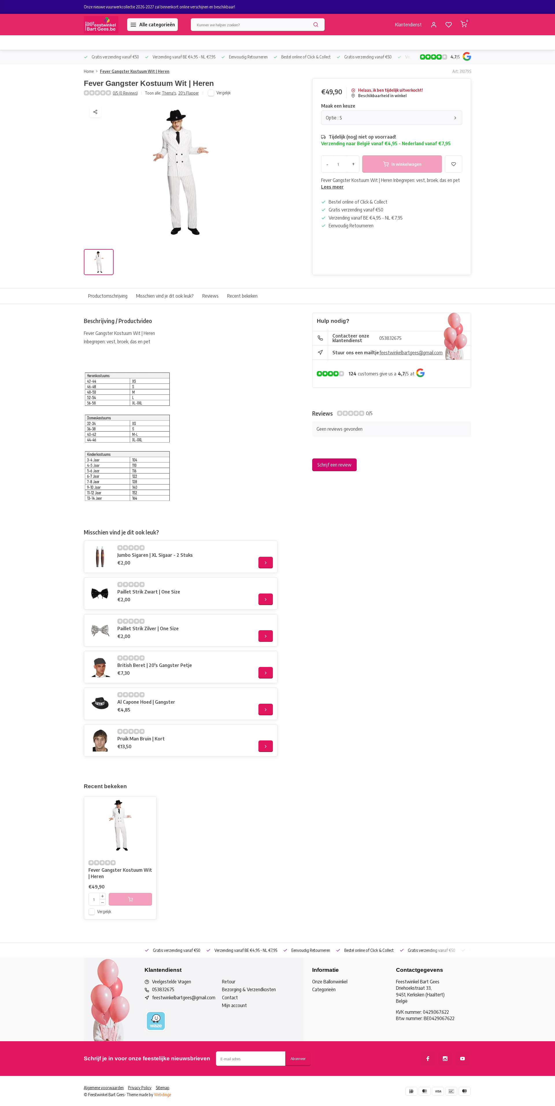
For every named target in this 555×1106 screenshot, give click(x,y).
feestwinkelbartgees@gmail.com (411, 352)
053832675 (390, 338)
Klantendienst (408, 24)
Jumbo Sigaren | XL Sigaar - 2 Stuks (155, 555)
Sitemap (162, 1087)
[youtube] (462, 1058)
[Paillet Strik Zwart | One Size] (100, 593)
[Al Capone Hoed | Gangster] (100, 703)
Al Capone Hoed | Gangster (146, 702)
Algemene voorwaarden (104, 1087)
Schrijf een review (334, 465)
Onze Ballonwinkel (329, 982)
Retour (228, 982)
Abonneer (298, 1058)
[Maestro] (464, 1091)
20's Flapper (188, 93)
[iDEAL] (411, 1091)
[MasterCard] (425, 1091)
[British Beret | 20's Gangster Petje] (100, 667)
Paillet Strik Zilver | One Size (148, 628)
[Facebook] (428, 1058)
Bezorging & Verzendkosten (249, 989)
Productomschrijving (107, 296)
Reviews (210, 296)
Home (89, 71)
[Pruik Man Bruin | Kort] (100, 740)
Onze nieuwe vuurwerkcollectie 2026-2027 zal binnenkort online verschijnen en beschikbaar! (159, 6)
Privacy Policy (139, 1087)
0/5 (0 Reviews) (125, 93)
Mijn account (234, 1005)
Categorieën (324, 989)
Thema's (169, 93)
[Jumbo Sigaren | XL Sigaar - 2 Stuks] (100, 556)
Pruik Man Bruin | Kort (141, 739)
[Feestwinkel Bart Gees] (101, 24)
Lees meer (332, 187)
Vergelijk (224, 92)
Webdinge (162, 1094)
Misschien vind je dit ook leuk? (165, 296)
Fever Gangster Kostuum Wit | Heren (134, 71)
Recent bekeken (242, 296)
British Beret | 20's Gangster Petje (154, 665)
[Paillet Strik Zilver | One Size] (100, 630)
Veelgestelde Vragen (171, 982)
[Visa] (438, 1091)
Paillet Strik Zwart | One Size (148, 592)
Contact (230, 997)
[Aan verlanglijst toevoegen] (147, 805)
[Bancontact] (451, 1091)
